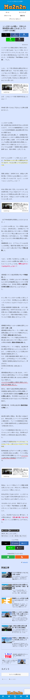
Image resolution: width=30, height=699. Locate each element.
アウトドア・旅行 (15, 530)
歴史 (18, 536)
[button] (19, 39)
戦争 (4, 533)
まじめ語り (5, 530)
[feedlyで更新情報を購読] (8, 557)
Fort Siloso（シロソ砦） (8, 536)
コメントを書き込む (15, 674)
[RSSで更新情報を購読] (22, 557)
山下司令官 (23, 536)
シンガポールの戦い (12, 533)
